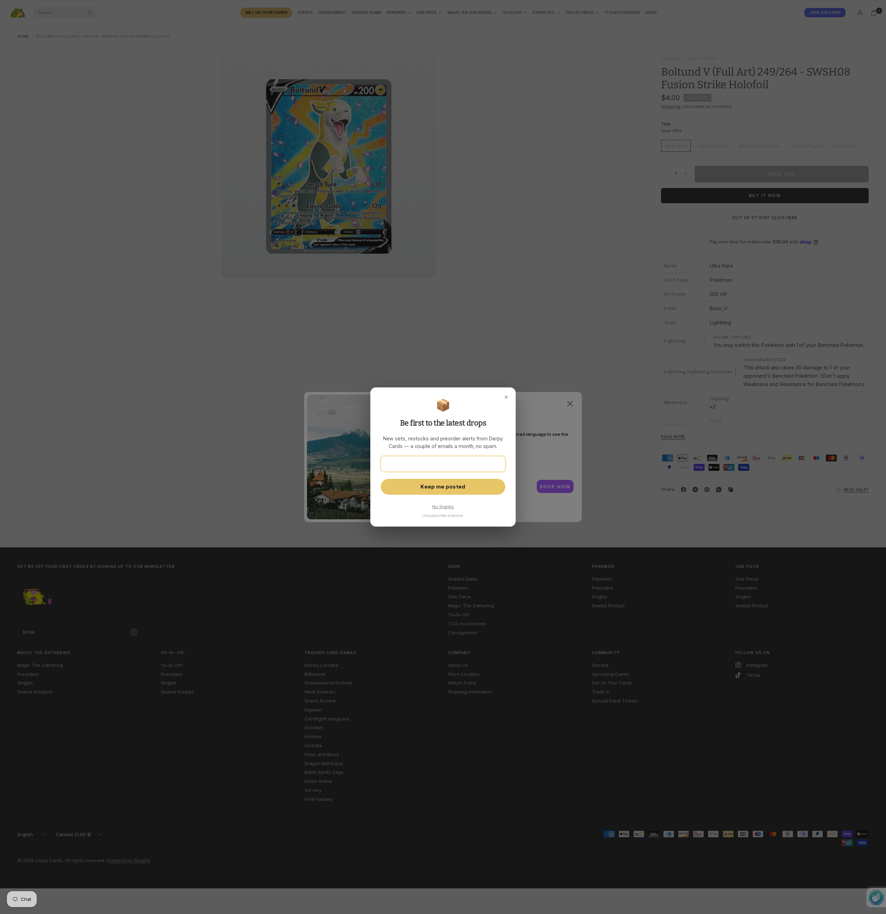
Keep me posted (443, 487)
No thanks (443, 506)
